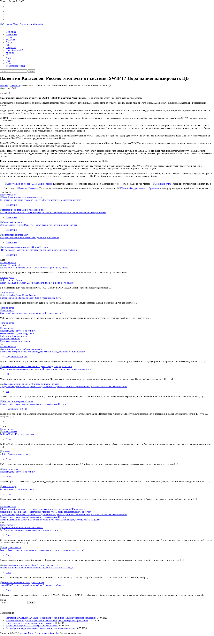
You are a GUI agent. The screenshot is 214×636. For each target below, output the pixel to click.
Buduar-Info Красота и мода (13, 336)
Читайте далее (7, 277)
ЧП (7, 45)
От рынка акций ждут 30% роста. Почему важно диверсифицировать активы (38, 225)
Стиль (9, 63)
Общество (11, 47)
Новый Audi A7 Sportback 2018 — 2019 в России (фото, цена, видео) (34, 267)
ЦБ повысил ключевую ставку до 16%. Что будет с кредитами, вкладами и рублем (41, 200)
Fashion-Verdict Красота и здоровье (17, 434)
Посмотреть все (8, 194)
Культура (10, 39)
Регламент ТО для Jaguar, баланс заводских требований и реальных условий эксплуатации (51, 618)
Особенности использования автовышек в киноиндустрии (29, 530)
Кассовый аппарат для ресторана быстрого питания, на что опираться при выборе (47, 620)
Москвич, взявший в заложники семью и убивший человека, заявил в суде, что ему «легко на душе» (50, 519)
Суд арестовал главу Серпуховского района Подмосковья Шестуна (33, 404)
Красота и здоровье (15, 66)
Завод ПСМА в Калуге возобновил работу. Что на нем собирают (32, 585)
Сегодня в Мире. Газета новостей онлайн (38, 633)
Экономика (11, 34)
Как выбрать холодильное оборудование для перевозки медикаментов (41, 628)
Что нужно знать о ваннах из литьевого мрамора (30, 623)
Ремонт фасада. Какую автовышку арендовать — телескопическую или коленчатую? (42, 550)
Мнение (10, 52)
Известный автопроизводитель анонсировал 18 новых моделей (31, 313)
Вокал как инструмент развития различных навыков (32, 625)
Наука (9, 37)
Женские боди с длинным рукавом (17, 333)
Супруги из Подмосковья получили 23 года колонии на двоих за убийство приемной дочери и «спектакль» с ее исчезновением (63, 386)
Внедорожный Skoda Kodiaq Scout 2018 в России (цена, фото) (30, 298)
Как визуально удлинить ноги (15, 341)
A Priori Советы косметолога (14, 454)
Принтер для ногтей (10, 338)
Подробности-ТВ (14, 50)
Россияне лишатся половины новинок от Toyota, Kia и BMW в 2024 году (36, 567)
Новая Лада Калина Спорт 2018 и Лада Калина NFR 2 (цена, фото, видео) (37, 283)
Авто (8, 58)
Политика (11, 32)
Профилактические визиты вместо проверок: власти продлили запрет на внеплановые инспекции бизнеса (53, 212)
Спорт (9, 42)
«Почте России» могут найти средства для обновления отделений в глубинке (38, 250)
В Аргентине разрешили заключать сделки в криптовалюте (29, 237)
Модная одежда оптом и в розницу (17, 330)
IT (7, 55)
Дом (8, 60)
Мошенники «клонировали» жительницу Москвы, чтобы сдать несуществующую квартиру (45, 369)
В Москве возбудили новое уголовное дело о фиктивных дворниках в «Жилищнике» (42, 351)
